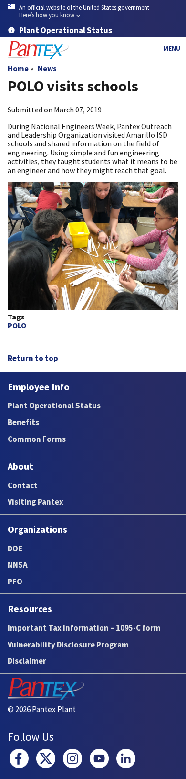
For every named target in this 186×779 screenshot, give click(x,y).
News (47, 68)
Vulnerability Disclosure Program (68, 644)
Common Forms (37, 439)
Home (18, 68)
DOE (15, 548)
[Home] (38, 50)
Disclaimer (27, 661)
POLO (17, 325)
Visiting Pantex (35, 501)
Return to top (33, 358)
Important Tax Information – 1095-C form (84, 628)
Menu (171, 48)
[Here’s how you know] (93, 11)
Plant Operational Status (54, 405)
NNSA (18, 565)
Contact (23, 485)
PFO (15, 581)
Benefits (23, 422)
